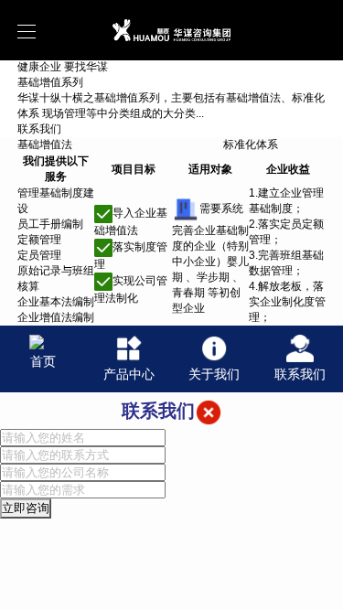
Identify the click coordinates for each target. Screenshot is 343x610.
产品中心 (129, 374)
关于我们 (214, 374)
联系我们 (300, 374)
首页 (43, 361)
